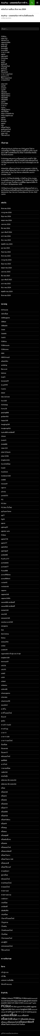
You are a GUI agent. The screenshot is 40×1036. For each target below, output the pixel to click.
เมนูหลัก (37, 2)
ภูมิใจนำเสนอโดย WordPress (9, 1033)
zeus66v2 (4, 705)
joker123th (5, 456)
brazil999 (4, 385)
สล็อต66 (4, 92)
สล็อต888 (4, 98)
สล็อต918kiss (5, 820)
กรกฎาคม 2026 (6, 212)
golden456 (4, 416)
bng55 (3, 377)
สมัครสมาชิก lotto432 (8, 780)
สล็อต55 (4, 796)
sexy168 (4, 614)
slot (2, 125)
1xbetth (3, 333)
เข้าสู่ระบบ (4, 972)
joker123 (4, 38)
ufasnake (4, 697)
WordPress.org (6, 984)
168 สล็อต (4, 314)
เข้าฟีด (3, 976)
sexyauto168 (5, 618)
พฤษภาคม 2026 (6, 220)
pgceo (3, 523)
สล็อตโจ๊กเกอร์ (6, 867)
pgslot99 (20, 1007)
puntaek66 (4, 563)
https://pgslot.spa (7, 115)
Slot (2, 630)
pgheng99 (4, 56)
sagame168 (5, 594)
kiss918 (3, 121)
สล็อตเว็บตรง (5, 94)
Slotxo (3, 638)
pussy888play (6, 574)
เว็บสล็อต (4, 934)
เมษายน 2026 (5, 224)
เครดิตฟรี (4, 906)
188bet (3, 322)
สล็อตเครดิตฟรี (6, 851)
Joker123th (19, 1003)
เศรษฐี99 (4, 942)
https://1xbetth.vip (7, 113)
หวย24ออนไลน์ (6, 883)
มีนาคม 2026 (5, 228)
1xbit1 (3, 337)
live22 (3, 60)
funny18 (4, 408)
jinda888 (4, 444)
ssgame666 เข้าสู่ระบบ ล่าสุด (11, 654)
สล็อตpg (4, 827)
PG (2, 499)
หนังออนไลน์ (5, 66)
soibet (3, 646)
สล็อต (3, 788)
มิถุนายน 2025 (6, 264)
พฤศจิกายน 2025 (7, 244)
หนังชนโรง (5, 40)
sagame (3, 590)
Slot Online (5, 634)
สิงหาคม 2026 (6, 208)
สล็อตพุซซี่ (4, 835)
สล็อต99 (4, 823)
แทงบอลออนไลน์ (7, 946)
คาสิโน (3, 709)
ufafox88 (4, 689)
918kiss (3, 36)
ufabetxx (4, 685)
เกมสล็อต (4, 902)
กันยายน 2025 (6, 252)
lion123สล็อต (5, 464)
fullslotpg (4, 58)
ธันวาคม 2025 (6, 240)
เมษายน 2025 (5, 272)
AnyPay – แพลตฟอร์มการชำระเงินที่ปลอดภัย (15, 2)
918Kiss (4, 341)
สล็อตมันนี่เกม (6, 839)
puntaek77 (4, 567)
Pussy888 (4, 571)
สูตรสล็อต (4, 875)
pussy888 (4, 48)
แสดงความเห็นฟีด (7, 980)
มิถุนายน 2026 (6, 216)
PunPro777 (5, 559)
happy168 (4, 420)
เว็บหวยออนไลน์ (6, 938)
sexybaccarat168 (7, 622)
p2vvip (3, 491)
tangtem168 (5, 657)
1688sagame (5, 318)
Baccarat (4, 369)
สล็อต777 (4, 808)
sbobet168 (4, 610)
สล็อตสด (4, 843)
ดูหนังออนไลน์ (6, 129)
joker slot (4, 133)
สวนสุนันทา (5, 871)
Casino (3, 389)
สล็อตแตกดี (5, 863)
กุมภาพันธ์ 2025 (6, 279)
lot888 (3, 480)
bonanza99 (5, 381)
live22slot (4, 472)
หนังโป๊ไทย (5, 111)
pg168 (3, 86)
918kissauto (5, 345)
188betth (4, 325)
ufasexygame (5, 693)
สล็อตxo (4, 831)
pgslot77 (4, 70)
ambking (4, 365)
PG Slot (3, 503)
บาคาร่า (4, 105)
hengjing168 (5, 424)
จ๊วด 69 (3, 717)
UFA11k (3, 1012)
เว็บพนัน (4, 926)
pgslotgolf (4, 551)
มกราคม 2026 (6, 236)
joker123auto (5, 452)
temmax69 (4, 661)
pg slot (3, 119)
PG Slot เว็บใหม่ (6, 507)
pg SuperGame (6, 511)
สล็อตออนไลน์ (6, 847)
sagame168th (5, 42)
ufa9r (3, 677)
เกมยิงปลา (4, 899)
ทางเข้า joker (5, 131)
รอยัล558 (4, 772)
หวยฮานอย (5, 891)
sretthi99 (4, 650)
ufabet (3, 681)
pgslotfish (4, 547)
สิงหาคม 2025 (6, 256)
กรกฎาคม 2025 (6, 260)
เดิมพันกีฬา (5, 910)
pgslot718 (4, 539)
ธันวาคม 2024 (6, 287)
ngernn (3, 488)
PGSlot (3, 535)
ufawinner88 (5, 701)
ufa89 (3, 673)
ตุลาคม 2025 (5, 248)
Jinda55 (34, 1001)
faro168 (4, 401)
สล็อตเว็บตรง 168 (7, 859)
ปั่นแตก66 (4, 72)
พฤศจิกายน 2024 (7, 291)
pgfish (34, 1003)
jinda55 (3, 88)
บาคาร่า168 (5, 52)
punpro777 (5, 76)
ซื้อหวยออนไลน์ (6, 78)
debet (3, 393)
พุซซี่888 (4, 760)
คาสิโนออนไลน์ (6, 713)
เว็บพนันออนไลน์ (7, 930)
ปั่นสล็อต (4, 744)
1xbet (3, 329)
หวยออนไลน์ (5, 80)
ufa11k (3, 665)
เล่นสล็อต (4, 914)
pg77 (3, 515)
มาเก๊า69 (4, 764)
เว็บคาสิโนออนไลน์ (7, 918)
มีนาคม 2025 (5, 276)
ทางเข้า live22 (6, 725)
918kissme (4, 349)
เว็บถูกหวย (4, 922)
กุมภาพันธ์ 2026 (6, 232)
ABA (2, 353)
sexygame (4, 626)
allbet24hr (4, 361)
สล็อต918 (4, 816)
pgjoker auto (5, 531)
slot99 (3, 90)
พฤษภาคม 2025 (6, 268)
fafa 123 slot (5, 397)
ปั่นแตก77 (4, 752)
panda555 (4, 495)
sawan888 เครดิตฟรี (8, 602)
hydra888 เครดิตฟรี (8, 432)
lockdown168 (6, 476)
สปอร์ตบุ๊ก (4, 776)
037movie (4, 310)
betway (3, 373)
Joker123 (4, 448)
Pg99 (3, 519)
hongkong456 (6, 428)
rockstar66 (5, 586)
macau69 (4, 484)
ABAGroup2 (5, 357)
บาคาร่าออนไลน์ (6, 74)
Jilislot (3, 436)
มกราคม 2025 (6, 283)
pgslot (3, 54)
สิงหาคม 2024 (6, 295)
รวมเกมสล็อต (5, 768)
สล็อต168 (4, 792)
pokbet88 (4, 555)
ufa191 (3, 669)
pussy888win (5, 578)
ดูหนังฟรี (4, 46)
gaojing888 (5, 412)
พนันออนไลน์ (5, 756)
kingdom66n (5, 460)
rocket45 (4, 582)
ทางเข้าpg (4, 729)
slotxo (3, 107)
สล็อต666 (4, 804)
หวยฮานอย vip (6, 895)
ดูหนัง (3, 62)
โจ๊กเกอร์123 (5, 135)
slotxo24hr (5, 642)
